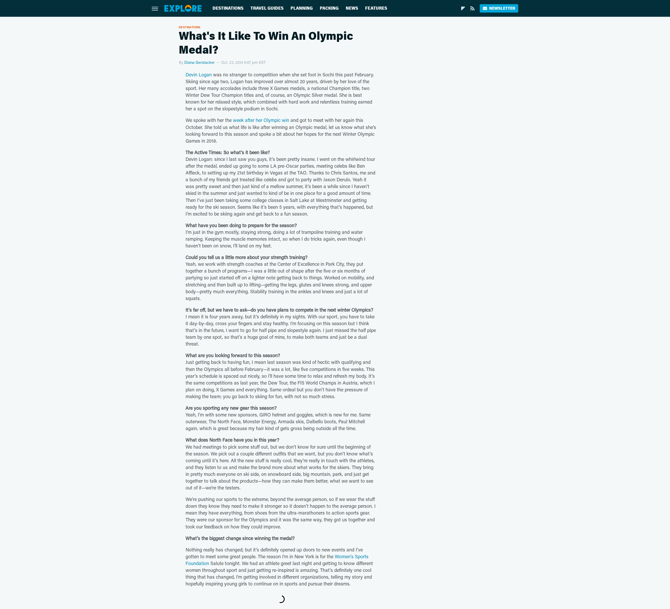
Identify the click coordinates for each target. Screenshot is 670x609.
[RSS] (472, 8)
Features (376, 8)
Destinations (228, 8)
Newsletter (502, 8)
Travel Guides (266, 8)
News (352, 8)
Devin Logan (199, 74)
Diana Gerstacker (199, 62)
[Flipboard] (463, 8)
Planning (302, 8)
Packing (329, 8)
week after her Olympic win (261, 120)
